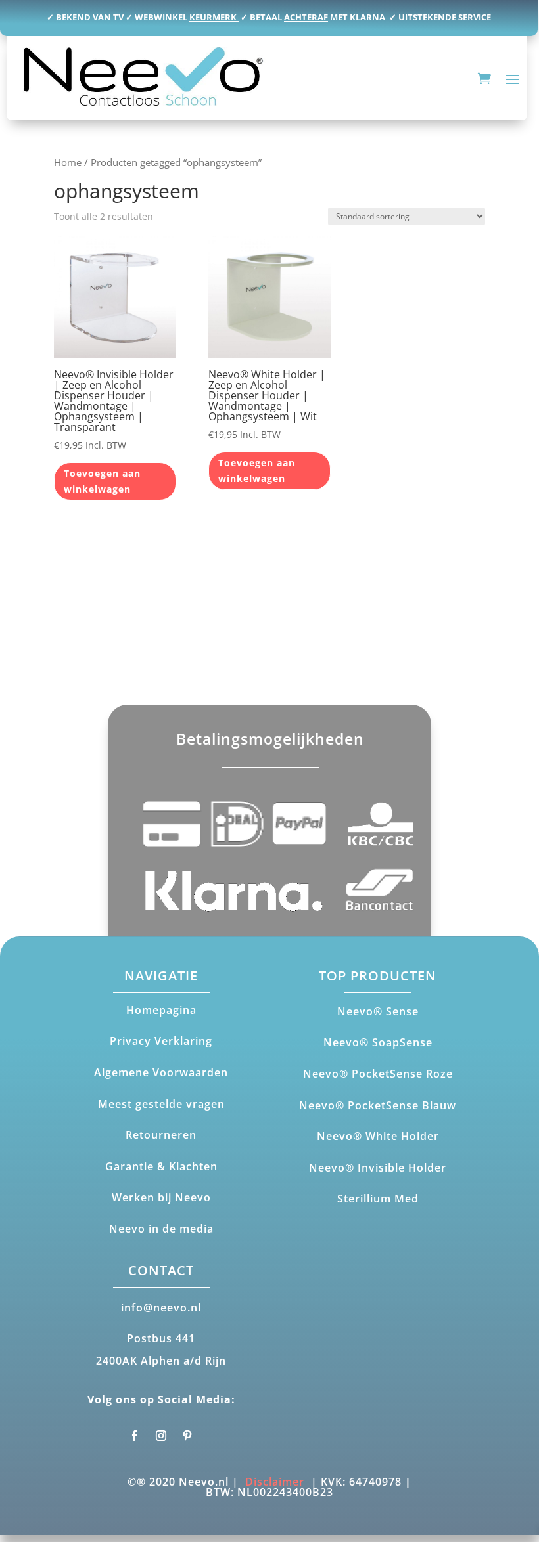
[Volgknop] (134, 1435)
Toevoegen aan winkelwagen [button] (102, 481)
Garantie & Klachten (161, 1166)
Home (68, 162)
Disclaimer (274, 1481)
